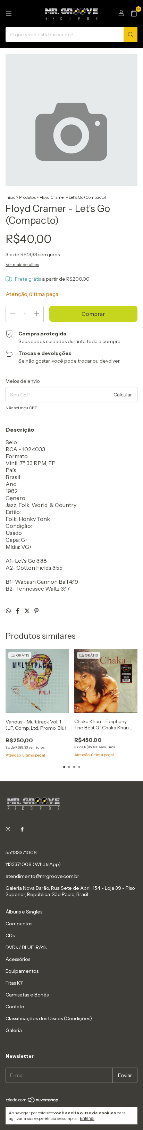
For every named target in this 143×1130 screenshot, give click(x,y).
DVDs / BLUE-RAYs (26, 947)
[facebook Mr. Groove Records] (22, 829)
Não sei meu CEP (21, 407)
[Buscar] (130, 34)
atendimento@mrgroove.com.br (42, 876)
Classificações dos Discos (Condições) (49, 1018)
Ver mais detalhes (22, 264)
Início (10, 197)
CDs (10, 935)
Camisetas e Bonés (27, 995)
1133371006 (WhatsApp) (33, 864)
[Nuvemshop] (32, 1101)
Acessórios (18, 959)
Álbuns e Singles (24, 912)
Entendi (87, 1118)
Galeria (14, 1030)
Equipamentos (22, 971)
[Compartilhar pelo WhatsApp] (9, 610)
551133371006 (21, 852)
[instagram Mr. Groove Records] (8, 829)
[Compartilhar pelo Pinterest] (36, 610)
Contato (15, 1006)
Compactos (19, 923)
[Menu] (9, 13)
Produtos (27, 197)
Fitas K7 (14, 983)
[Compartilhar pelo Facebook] (18, 610)
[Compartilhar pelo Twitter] (27, 610)
